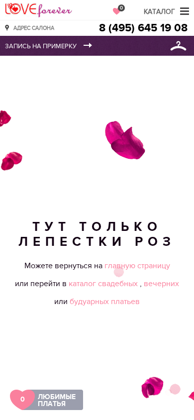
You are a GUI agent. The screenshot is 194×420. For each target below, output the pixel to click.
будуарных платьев (105, 302)
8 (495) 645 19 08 (143, 28)
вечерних (161, 284)
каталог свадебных (104, 284)
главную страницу (137, 266)
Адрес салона (33, 27)
